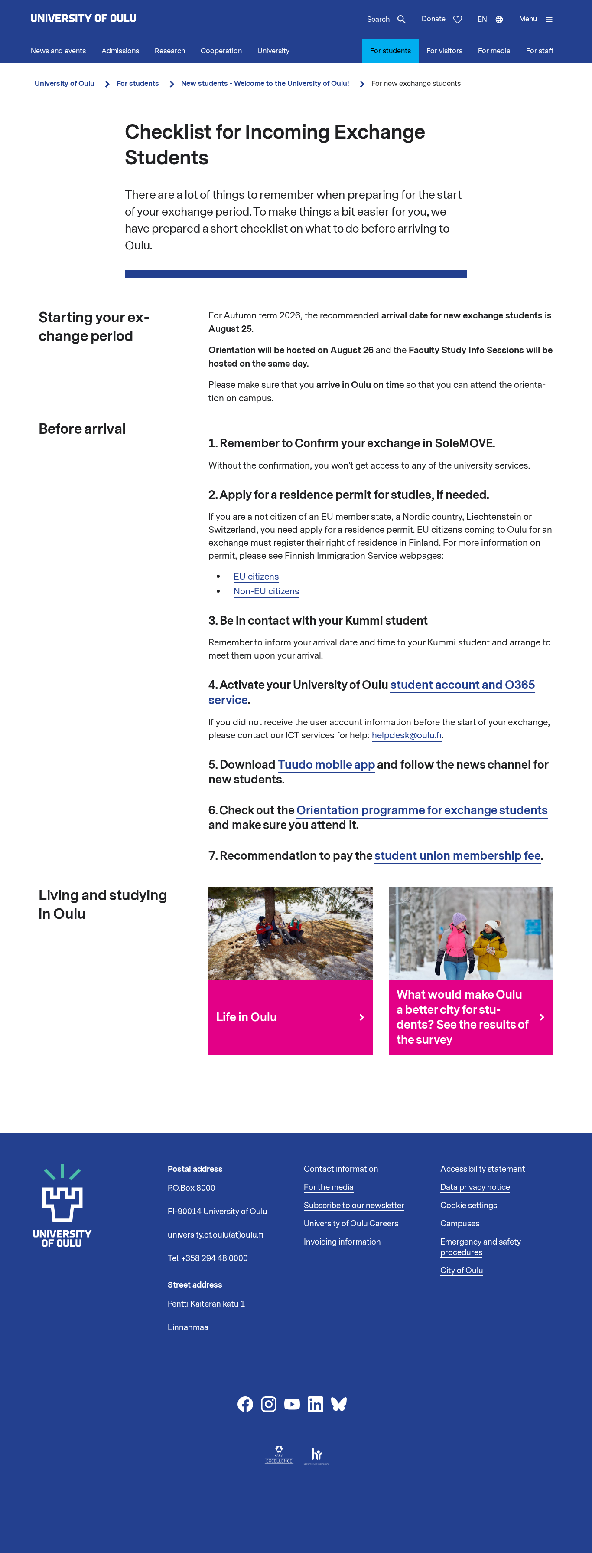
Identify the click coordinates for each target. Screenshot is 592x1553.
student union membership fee (457, 856)
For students (390, 51)
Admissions (120, 51)
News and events (58, 51)
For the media (329, 1187)
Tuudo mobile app (326, 765)
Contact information (341, 1169)
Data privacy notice (475, 1187)
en (494, 27)
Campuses (459, 1223)
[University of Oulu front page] (103, 19)
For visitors (444, 51)
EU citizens (256, 576)
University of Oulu (64, 83)
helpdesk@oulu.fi (407, 735)
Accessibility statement (482, 1169)
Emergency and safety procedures (480, 1247)
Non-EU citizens (266, 591)
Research (170, 51)
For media (494, 51)
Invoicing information (342, 1242)
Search (378, 19)
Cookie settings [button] (468, 1205)
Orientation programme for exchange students (422, 810)
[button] (536, 19)
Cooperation (221, 51)
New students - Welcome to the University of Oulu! (265, 83)
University (273, 51)
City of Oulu (461, 1270)
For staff (539, 51)
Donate (434, 19)
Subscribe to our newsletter (354, 1205)
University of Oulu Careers (351, 1223)
